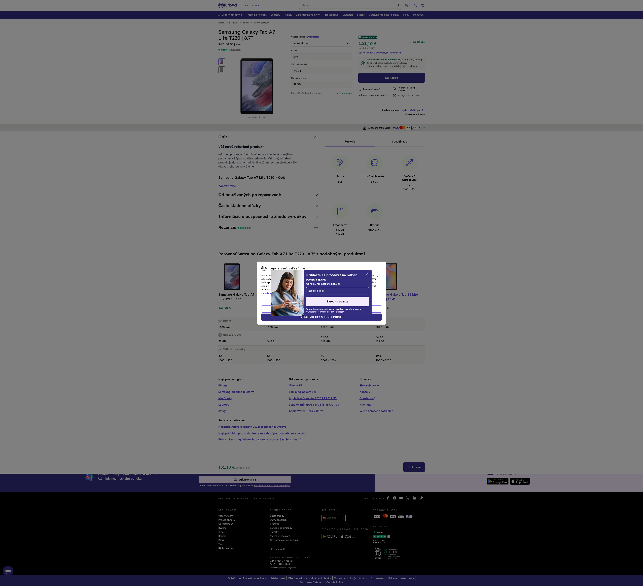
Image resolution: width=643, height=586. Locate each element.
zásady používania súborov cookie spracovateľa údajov (293, 293)
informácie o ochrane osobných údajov (303, 289)
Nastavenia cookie (334, 286)
